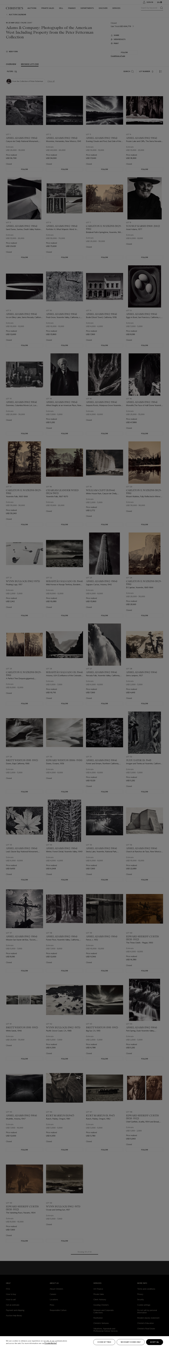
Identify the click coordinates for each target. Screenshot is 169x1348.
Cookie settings (104, 1342)
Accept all (154, 1342)
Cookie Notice (50, 1343)
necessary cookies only (131, 1342)
